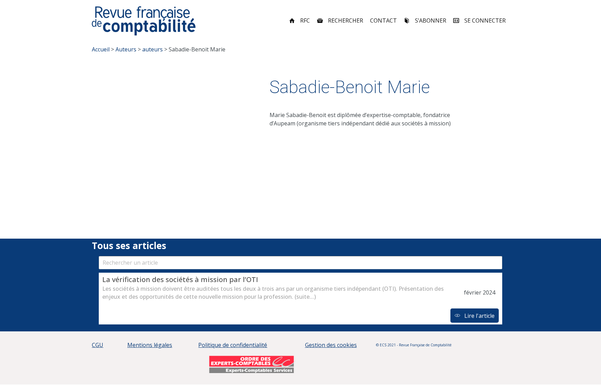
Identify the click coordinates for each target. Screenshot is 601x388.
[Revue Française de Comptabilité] (144, 21)
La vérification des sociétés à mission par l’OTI (180, 279)
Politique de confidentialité (232, 345)
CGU (97, 345)
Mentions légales (149, 345)
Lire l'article (479, 316)
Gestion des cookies (331, 345)
